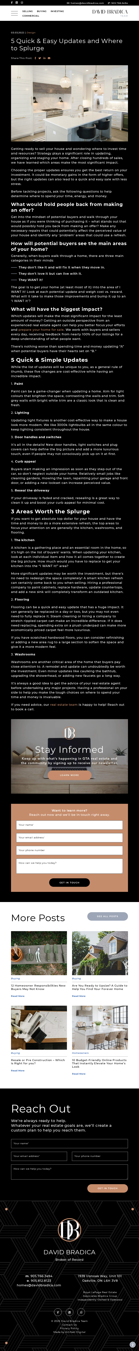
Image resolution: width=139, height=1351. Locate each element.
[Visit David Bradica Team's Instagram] (22, 3)
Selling (27, 11)
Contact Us (69, 1324)
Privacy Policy (69, 1328)
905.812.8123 (41, 1281)
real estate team (64, 705)
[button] (133, 1345)
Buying (42, 11)
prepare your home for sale (41, 330)
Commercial (30, 16)
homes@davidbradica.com (87, 3)
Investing (57, 11)
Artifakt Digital (75, 1332)
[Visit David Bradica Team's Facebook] (12, 3)
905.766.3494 (119, 3)
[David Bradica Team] (110, 13)
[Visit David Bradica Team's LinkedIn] (17, 3)
